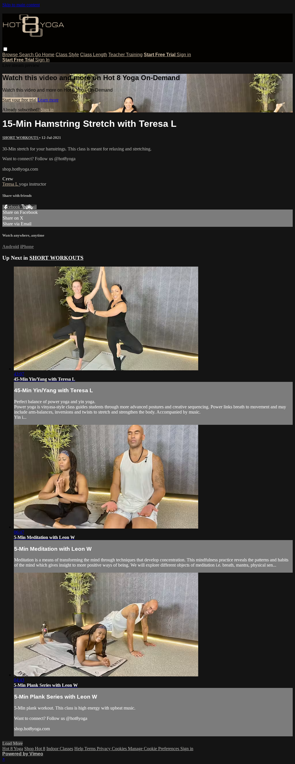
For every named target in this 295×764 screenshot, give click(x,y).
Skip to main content (21, 4)
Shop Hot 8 (34, 748)
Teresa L (10, 184)
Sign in (184, 54)
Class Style (67, 54)
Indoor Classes (59, 748)
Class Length (93, 54)
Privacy (104, 748)
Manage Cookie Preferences (154, 748)
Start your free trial (19, 99)
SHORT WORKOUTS (20, 137)
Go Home (44, 54)
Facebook (11, 206)
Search (27, 54)
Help (79, 748)
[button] (5, 49)
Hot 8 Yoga (12, 748)
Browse (10, 54)
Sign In (42, 59)
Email (31, 206)
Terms (90, 748)
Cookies (120, 748)
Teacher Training (125, 54)
